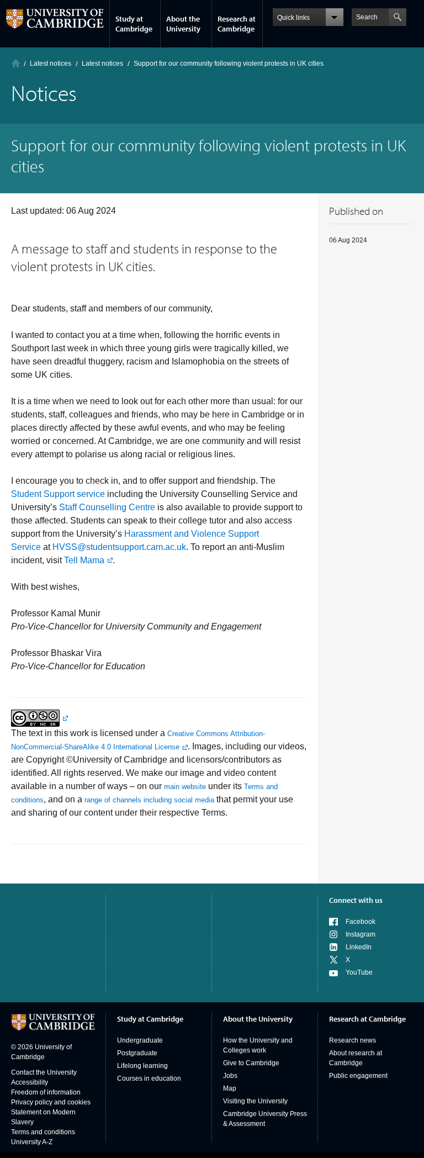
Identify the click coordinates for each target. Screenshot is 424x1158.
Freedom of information (46, 1092)
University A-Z (31, 1142)
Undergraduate (140, 1040)
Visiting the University (255, 1101)
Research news (352, 1040)
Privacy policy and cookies (51, 1102)
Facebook (360, 922)
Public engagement (358, 1076)
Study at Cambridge (133, 24)
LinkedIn (359, 947)
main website (185, 786)
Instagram (360, 934)
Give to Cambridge (251, 1063)
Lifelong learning (142, 1066)
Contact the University (44, 1072)
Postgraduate (137, 1053)
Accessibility (29, 1082)
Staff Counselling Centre (107, 507)
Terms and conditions (43, 1132)
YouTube (359, 972)
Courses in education (149, 1078)
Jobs (230, 1076)
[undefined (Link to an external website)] (39, 717)
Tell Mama (84, 560)
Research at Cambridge (237, 24)
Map (229, 1088)
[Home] (15, 63)
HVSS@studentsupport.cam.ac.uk (119, 547)
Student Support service (58, 494)
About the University (183, 24)
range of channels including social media (149, 800)
